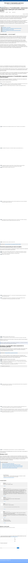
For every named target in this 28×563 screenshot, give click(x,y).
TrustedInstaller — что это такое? (6, 27)
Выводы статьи (4, 31)
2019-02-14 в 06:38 (8, 483)
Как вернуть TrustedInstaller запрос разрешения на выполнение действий (11, 30)
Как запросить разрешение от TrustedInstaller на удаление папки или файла (11, 28)
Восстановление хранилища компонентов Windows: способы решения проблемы (12, 465)
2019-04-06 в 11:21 (8, 497)
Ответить (5, 501)
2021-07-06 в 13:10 (7, 511)
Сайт (14, 541)
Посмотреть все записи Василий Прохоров (8, 477)
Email (15, 539)
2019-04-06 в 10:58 (8, 488)
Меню (2, 0)
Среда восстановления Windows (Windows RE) (8, 463)
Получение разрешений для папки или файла (8, 29)
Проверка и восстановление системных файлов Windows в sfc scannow (11, 464)
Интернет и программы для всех (14, 3)
